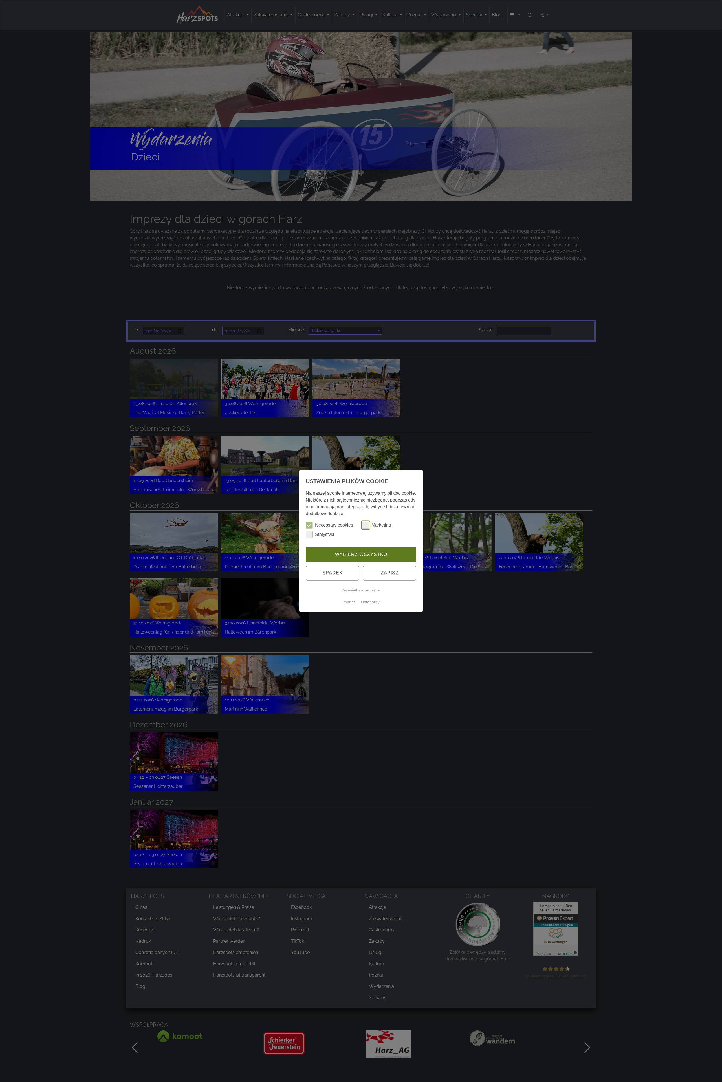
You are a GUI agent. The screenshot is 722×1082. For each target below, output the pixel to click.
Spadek (332, 573)
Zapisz (390, 573)
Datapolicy (370, 602)
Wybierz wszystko (361, 554)
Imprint (348, 602)
